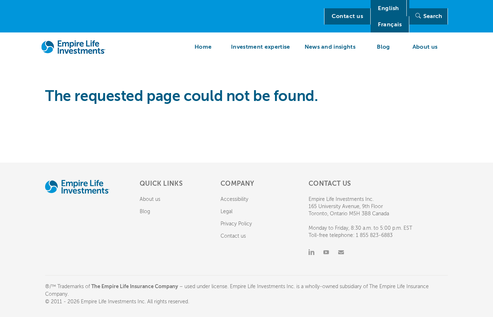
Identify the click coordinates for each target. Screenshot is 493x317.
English (388, 8)
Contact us (347, 16)
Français (390, 24)
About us (150, 199)
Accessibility (234, 199)
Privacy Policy (236, 223)
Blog (145, 211)
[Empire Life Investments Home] (73, 47)
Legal (226, 211)
